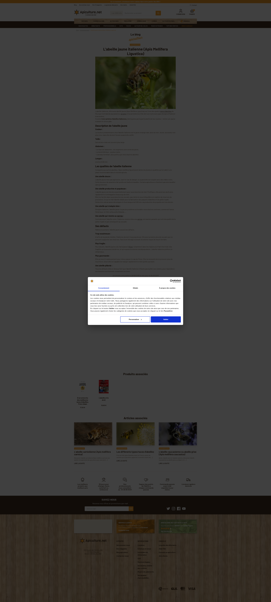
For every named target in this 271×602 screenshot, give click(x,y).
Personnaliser (134, 319)
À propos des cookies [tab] (167, 288)
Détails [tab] (135, 288)
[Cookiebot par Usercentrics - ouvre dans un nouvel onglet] (171, 281)
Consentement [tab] (103, 288)
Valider (165, 319)
